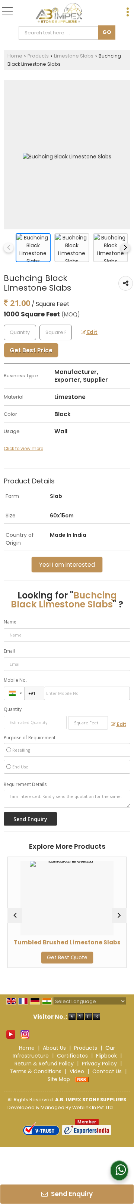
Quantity (13, 709)
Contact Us (107, 1071)
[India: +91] (14, 693)
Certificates (72, 1055)
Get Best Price (31, 350)
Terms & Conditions (35, 1071)
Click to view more (23, 449)
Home (14, 56)
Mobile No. (15, 680)
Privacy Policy (99, 1063)
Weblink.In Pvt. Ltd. (93, 1107)
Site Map (59, 1079)
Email (9, 651)
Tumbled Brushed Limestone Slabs (53, 942)
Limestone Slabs (73, 56)
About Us (54, 1048)
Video (77, 1071)
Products (38, 56)
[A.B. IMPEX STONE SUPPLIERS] (58, 13)
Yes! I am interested (67, 565)
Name (10, 622)
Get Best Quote (54, 957)
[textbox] (60, 33)
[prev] (8, 248)
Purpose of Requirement (29, 737)
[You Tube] (10, 1034)
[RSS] (82, 1079)
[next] (125, 248)
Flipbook (106, 1055)
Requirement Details (25, 784)
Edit (92, 332)
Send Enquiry (71, 1193)
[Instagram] (24, 1034)
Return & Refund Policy (44, 1063)
